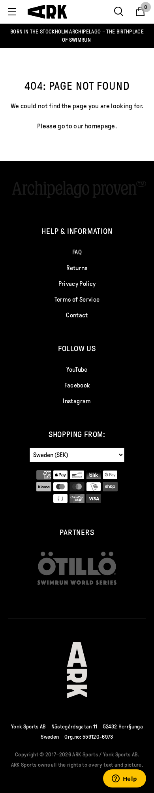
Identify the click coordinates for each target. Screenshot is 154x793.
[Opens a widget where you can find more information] (124, 779)
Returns (76, 268)
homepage (100, 126)
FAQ (77, 252)
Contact (77, 315)
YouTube (76, 369)
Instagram (77, 401)
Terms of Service (77, 299)
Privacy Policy (77, 283)
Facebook (77, 385)
